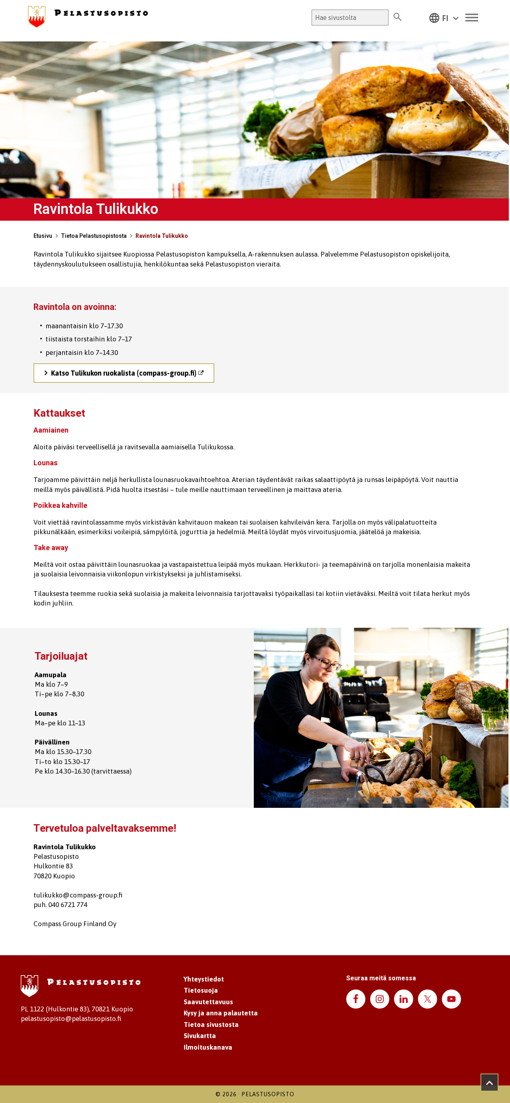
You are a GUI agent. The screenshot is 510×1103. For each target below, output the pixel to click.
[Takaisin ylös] (489, 1082)
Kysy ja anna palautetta (221, 1013)
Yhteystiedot (204, 979)
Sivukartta (200, 1036)
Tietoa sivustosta (211, 1025)
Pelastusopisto (267, 1094)
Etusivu (42, 236)
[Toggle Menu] (471, 18)
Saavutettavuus (208, 1002)
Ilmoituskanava (208, 1047)
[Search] (397, 17)
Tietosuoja (201, 990)
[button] (443, 17)
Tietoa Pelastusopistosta (94, 236)
